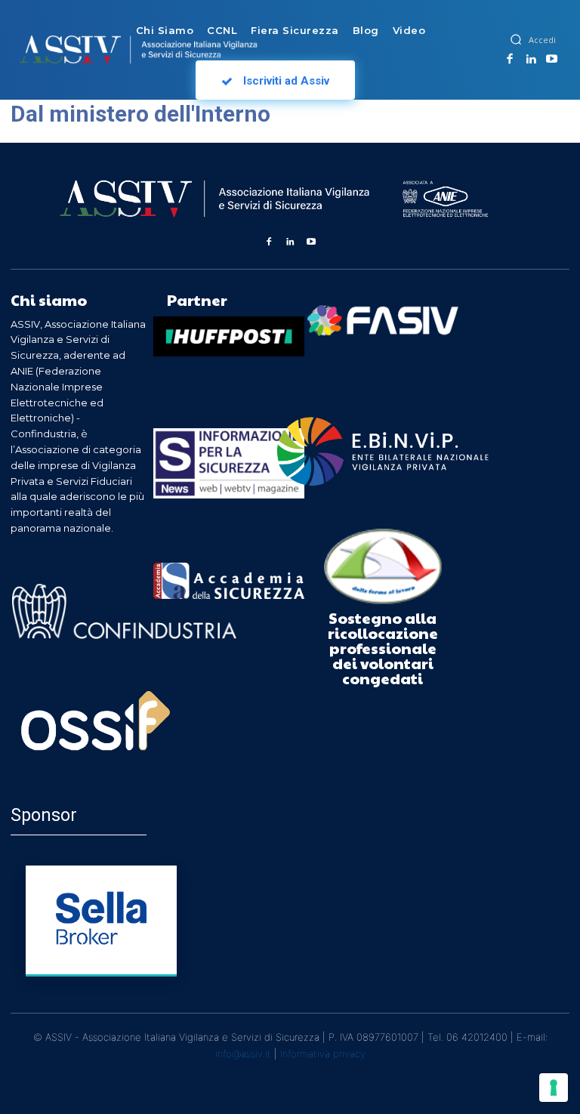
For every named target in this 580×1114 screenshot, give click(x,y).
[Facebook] (510, 59)
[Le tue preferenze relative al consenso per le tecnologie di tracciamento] (553, 1087)
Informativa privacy (323, 1054)
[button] (516, 39)
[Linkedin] (531, 59)
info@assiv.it (243, 1054)
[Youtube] (551, 59)
